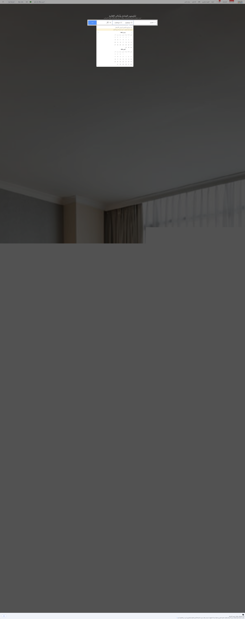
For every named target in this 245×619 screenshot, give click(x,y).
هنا (177, 617)
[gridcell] (128, 37)
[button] (131, 32)
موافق (4, 615)
